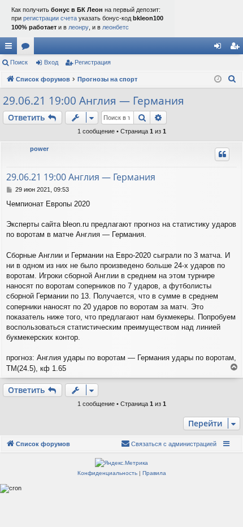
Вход (51, 62)
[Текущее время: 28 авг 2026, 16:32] (218, 79)
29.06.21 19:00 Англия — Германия (93, 100)
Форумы (27, 48)
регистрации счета (50, 18)
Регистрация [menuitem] (237, 48)
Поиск (19, 62)
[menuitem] (232, 79)
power (39, 148)
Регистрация (93, 62)
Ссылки (11, 48)
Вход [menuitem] (220, 48)
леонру (78, 27)
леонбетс (115, 27)
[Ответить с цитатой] (222, 154)
